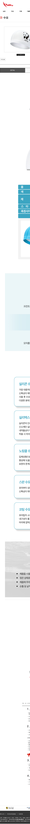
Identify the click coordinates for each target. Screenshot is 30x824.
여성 (12, 11)
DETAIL (12, 70)
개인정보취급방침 (11, 814)
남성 (4, 11)
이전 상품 (3, 59)
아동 (20, 11)
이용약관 (20, 814)
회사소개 (2, 814)
